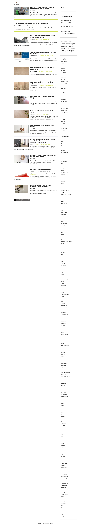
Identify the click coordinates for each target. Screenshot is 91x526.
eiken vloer (63, 214)
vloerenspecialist (64, 483)
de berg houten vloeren (66, 194)
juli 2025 (62, 90)
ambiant (63, 148)
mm (62, 350)
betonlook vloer (49, 188)
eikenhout (63, 216)
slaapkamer (63, 425)
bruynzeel (47, 55)
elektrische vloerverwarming (67, 219)
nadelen (62, 356)
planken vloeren (64, 401)
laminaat (51, 55)
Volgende (27, 199)
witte (62, 509)
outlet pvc (63, 385)
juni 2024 (63, 119)
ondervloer (63, 370)
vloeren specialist (64, 476)
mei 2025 (63, 95)
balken (62, 159)
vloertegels (63, 492)
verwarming (63, 452)
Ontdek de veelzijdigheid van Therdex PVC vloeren (42, 68)
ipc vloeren (45, 114)
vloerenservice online (65, 481)
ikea (62, 261)
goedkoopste (64, 239)
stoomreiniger (64, 432)
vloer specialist (64, 467)
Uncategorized (46, 10)
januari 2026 (63, 77)
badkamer (63, 154)
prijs (62, 407)
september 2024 (64, 112)
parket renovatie (64, 390)
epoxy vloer (63, 225)
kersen (62, 281)
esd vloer (63, 230)
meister (62, 341)
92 (22, 199)
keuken (62, 283)
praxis (62, 405)
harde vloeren (64, 248)
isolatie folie (63, 268)
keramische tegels (65, 279)
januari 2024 (63, 130)
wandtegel (63, 501)
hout (62, 254)
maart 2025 (63, 99)
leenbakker (63, 323)
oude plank (63, 383)
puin (62, 412)
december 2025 (64, 79)
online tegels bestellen (65, 376)
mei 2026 (63, 68)
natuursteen (63, 359)
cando (62, 185)
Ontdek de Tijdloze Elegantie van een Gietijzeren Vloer (42, 97)
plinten (62, 403)
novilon (62, 361)
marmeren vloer (64, 334)
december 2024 (64, 106)
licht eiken (63, 325)
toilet (52, 85)
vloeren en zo (64, 474)
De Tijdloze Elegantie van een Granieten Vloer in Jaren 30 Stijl (43, 156)
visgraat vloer (47, 144)
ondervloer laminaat (65, 372)
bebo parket (63, 165)
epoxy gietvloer (64, 223)
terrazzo (44, 158)
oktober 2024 (64, 110)
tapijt (62, 436)
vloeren (62, 472)
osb (62, 379)
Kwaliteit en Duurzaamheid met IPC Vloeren (41, 111)
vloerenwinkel (64, 485)
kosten (62, 292)
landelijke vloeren (64, 319)
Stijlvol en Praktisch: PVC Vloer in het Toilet (42, 82)
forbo (44, 128)
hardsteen (63, 250)
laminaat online (64, 305)
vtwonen (63, 496)
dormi (62, 199)
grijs (62, 245)
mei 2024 (63, 121)
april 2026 (63, 70)
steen (62, 427)
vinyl (62, 454)
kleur (62, 287)
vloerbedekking (33, 174)
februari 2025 (64, 101)
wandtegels (63, 503)
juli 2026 (62, 63)
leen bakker (63, 321)
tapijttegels (63, 438)
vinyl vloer (63, 456)
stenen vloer (63, 430)
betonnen (63, 174)
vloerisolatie (63, 487)
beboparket (63, 168)
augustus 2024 (64, 115)
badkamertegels (64, 157)
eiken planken (64, 212)
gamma (62, 234)
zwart (62, 514)
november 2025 (64, 81)
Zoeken (63, 8)
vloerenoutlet (64, 478)
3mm (62, 141)
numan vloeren (64, 363)
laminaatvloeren (64, 314)
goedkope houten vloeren (66, 241)
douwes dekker (64, 203)
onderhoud (63, 365)
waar (62, 498)
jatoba (62, 270)
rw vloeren (63, 423)
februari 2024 (64, 128)
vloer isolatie (63, 465)
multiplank (63, 354)
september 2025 (64, 86)
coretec (62, 192)
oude (62, 381)
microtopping (64, 347)
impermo (63, 263)
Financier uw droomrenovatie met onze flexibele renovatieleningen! (43, 8)
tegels (62, 443)
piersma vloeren (64, 396)
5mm (62, 145)
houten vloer (63, 256)
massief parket (64, 339)
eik (61, 205)
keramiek (63, 276)
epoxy (62, 221)
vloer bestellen (64, 463)
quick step (63, 418)
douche (62, 201)
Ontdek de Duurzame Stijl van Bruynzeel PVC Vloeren (43, 52)
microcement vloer (65, 345)
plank (62, 398)
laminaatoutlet (64, 310)
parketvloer (32, 56)
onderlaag (63, 367)
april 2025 (63, 97)
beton (44, 188)
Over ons (25, 3)
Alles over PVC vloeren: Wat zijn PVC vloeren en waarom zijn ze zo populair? (68, 45)
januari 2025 (63, 103)
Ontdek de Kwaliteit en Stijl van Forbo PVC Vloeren (43, 125)
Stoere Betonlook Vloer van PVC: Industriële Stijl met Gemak (40, 186)
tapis (62, 441)
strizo (62, 434)
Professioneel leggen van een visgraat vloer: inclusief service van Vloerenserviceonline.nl (42, 141)
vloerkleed (63, 489)
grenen (62, 243)
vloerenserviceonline (65, 43)
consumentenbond (65, 190)
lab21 (62, 301)
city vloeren (63, 188)
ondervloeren (50, 173)
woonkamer (63, 512)
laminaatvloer (64, 312)
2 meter (62, 139)
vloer (62, 461)
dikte (62, 196)
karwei (62, 274)
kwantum (63, 299)
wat (62, 505)
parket (62, 387)
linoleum (63, 327)
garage (62, 236)
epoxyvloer (63, 228)
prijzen (62, 410)
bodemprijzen (64, 179)
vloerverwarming (64, 494)
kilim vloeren (63, 285)
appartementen (64, 152)
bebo (62, 163)
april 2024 (63, 123)
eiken (62, 208)
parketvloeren (39, 56)
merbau (62, 343)
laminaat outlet (64, 307)
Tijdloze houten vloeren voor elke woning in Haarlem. (31, 24)
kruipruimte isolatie (65, 294)
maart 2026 (63, 72)
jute (62, 272)
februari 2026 (64, 75)
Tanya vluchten (64, 48)
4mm (62, 143)
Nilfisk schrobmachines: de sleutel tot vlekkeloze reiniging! (42, 36)
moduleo (63, 352)
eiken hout (63, 210)
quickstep (63, 421)
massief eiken (64, 336)
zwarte (62, 516)
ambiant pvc (63, 150)
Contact (32, 3)
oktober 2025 (64, 83)
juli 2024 (62, 117)
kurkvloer (63, 296)
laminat (62, 316)
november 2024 (64, 108)
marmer (63, 332)
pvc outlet (63, 416)
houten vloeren (64, 259)
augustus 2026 (64, 61)
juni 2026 (63, 66)
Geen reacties (39, 10)
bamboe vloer (64, 161)
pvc (43, 56)
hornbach (63, 252)
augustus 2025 (64, 88)
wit (61, 507)
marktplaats (63, 330)
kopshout (63, 290)
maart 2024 (63, 126)
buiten (62, 183)
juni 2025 (63, 92)
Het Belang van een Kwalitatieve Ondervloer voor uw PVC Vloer (40, 170)
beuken (62, 177)
